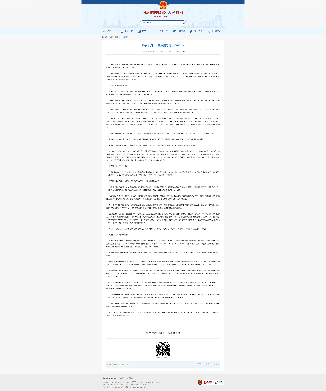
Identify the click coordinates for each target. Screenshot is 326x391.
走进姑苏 (129, 31)
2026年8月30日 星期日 (306, 1)
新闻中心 (146, 31)
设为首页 (105, 378)
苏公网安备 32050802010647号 (136, 387)
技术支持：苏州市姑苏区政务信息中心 (149, 382)
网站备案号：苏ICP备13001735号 (113, 387)
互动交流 (198, 31)
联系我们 (130, 378)
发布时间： (150, 51)
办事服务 (181, 31)
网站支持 (130, 382)
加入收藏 (113, 378)
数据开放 (216, 31)
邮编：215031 (125, 384)
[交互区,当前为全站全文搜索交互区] (163, 22)
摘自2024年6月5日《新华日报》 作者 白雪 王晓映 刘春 (163, 333)
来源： (167, 51)
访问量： (180, 51)
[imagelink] (200, 382)
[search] (159, 23)
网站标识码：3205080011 (139, 384)
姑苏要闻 (125, 37)
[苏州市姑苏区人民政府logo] (163, 14)
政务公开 (164, 31)
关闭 (215, 364)
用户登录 (294, 1)
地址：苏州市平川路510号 (111, 384)
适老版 (322, 1)
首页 (109, 31)
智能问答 (287, 1)
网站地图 (121, 378)
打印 (207, 364)
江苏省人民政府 (16, 1)
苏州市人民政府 (27, 1)
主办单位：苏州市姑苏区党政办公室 (113, 382)
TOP (199, 364)
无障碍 (317, 1)
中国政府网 (6, 1)
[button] (184, 23)
